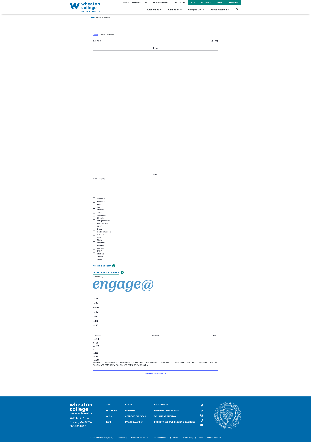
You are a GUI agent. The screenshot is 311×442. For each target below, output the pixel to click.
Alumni (126, 2)
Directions (111, 410)
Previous (98, 335)
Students (100, 254)
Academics (153, 9)
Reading (100, 245)
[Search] (237, 9)
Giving (147, 2)
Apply (219, 2)
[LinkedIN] (201, 410)
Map (107, 416)
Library (100, 237)
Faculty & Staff (102, 223)
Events (95, 35)
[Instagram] (201, 415)
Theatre (100, 256)
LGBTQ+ (100, 234)
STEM (99, 251)
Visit (193, 2)
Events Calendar (134, 422)
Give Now (232, 2)
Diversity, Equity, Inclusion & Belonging (174, 422)
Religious (100, 248)
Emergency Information (166, 410)
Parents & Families (160, 2)
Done (155, 48)
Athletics (135, 2)
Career (100, 212)
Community (101, 215)
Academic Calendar (102, 266)
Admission (173, 9)
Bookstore (160, 405)
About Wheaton (219, 9)
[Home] (88, 7)
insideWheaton (177, 2)
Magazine (130, 410)
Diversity (100, 218)
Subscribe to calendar (154, 373)
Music (99, 240)
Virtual (99, 259)
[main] (155, 208)
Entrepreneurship (104, 220)
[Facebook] (201, 405)
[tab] (96, 298)
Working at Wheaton (165, 416)
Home (93, 17)
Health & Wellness (104, 232)
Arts (98, 207)
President (100, 242)
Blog (127, 405)
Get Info (205, 2)
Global (99, 229)
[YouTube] (201, 425)
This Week (155, 335)
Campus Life (195, 9)
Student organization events (106, 272)
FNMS (99, 226)
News (108, 422)
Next (214, 335)
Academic (101, 198)
